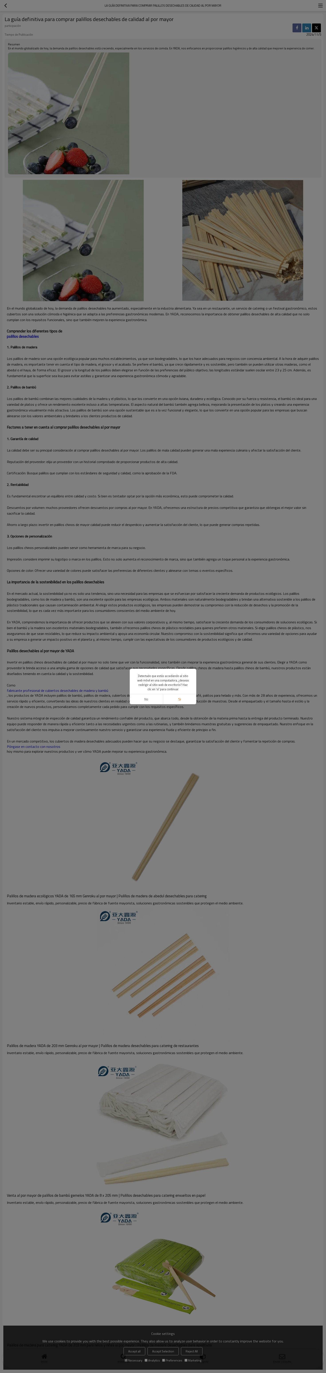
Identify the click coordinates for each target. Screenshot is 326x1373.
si (179, 699)
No (146, 699)
